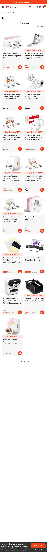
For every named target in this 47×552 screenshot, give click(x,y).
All (14, 13)
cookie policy (22, 550)
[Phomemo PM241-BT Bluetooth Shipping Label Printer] (12, 41)
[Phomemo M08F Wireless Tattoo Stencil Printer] (34, 245)
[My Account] (40, 7)
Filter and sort (25, 23)
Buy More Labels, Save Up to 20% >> (23, 2)
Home (3, 13)
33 (28, 362)
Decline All (38, 550)
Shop (9, 13)
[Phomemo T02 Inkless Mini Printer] (34, 204)
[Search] (36, 7)
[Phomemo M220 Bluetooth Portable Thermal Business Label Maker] (12, 286)
